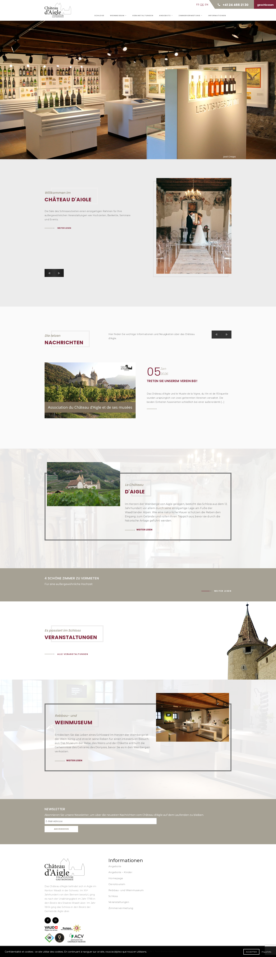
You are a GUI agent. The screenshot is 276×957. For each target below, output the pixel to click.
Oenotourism (116, 884)
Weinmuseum (117, 15)
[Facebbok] (48, 920)
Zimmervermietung (190, 15)
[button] (49, 273)
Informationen (217, 15)
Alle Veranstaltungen (72, 654)
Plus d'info (266, 952)
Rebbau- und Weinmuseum (126, 890)
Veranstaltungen (142, 15)
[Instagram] (55, 920)
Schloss (99, 15)
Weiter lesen (65, 80)
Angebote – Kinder (120, 872)
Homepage (115, 878)
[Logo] (64, 869)
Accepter (251, 952)
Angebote (165, 15)
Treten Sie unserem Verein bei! (172, 381)
